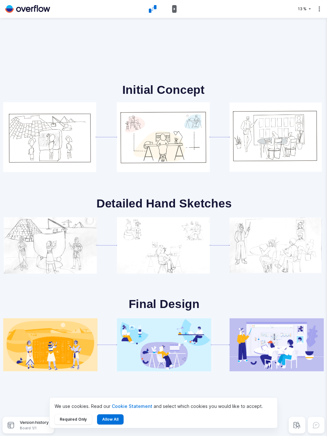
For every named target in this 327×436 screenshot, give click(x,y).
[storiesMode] (297, 425)
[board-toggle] (10, 425)
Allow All (110, 419)
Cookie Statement (132, 406)
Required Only (73, 419)
